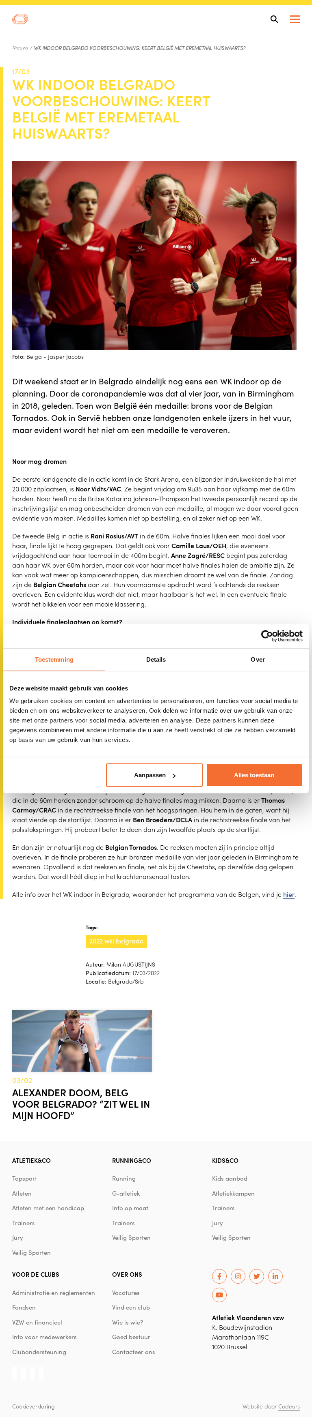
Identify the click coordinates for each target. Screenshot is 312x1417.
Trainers (23, 1223)
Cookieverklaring (33, 1406)
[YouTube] (219, 1295)
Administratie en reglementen (53, 1292)
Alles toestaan (254, 775)
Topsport (24, 1178)
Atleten (22, 1193)
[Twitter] (256, 1276)
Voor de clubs (35, 1274)
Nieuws (20, 47)
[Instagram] (238, 1276)
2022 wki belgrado (116, 941)
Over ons (127, 1274)
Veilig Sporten (31, 1252)
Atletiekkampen (233, 1193)
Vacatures (126, 1292)
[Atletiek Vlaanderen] (20, 19)
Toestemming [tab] (54, 659)
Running (124, 1178)
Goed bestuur (131, 1337)
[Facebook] (219, 1276)
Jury (17, 1237)
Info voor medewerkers (44, 1337)
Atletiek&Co (31, 1160)
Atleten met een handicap (48, 1208)
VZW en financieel (37, 1322)
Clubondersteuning (39, 1352)
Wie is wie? (127, 1322)
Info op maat (130, 1208)
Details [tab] (156, 659)
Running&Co (131, 1160)
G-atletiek (126, 1193)
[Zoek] (274, 19)
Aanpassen (150, 775)
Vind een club (131, 1307)
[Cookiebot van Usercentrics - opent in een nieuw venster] (267, 636)
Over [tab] (257, 659)
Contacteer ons (133, 1352)
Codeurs (289, 1406)
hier (289, 894)
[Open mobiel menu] (295, 19)
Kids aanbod (229, 1178)
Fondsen (24, 1307)
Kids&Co (225, 1160)
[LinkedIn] (275, 1276)
